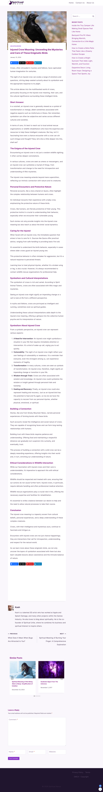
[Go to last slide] (12, 678)
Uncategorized (15, 46)
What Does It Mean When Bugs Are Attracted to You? (20, 637)
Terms (87, 772)
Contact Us (80, 3)
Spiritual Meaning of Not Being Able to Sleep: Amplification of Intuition (22, 684)
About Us (90, 3)
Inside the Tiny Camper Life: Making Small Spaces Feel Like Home (83, 28)
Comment (13, 720)
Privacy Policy (77, 772)
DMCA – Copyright (81, 777)
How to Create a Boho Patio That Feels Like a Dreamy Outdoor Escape (83, 51)
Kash (17, 607)
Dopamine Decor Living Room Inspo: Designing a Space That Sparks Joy (82, 71)
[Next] (61, 678)
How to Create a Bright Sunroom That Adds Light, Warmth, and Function (82, 61)
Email (32, 752)
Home (71, 3)
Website (52, 752)
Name (12, 752)
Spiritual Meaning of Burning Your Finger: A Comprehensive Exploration (52, 639)
